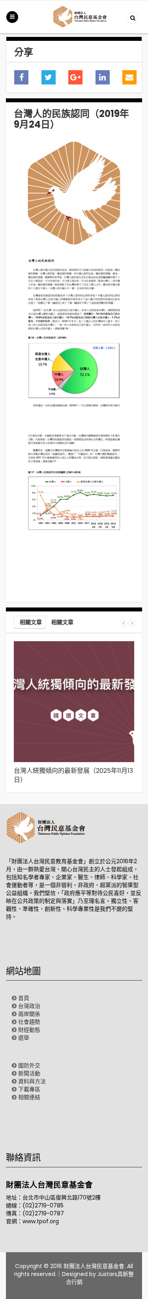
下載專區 (29, 1089)
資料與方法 (32, 1081)
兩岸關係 (29, 1014)
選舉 (23, 1038)
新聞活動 (29, 1073)
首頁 (23, 998)
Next (132, 623)
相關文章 (31, 622)
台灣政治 (29, 1006)
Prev (123, 623)
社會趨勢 (29, 1022)
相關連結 (29, 1097)
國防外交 (29, 1065)
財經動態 (29, 1030)
